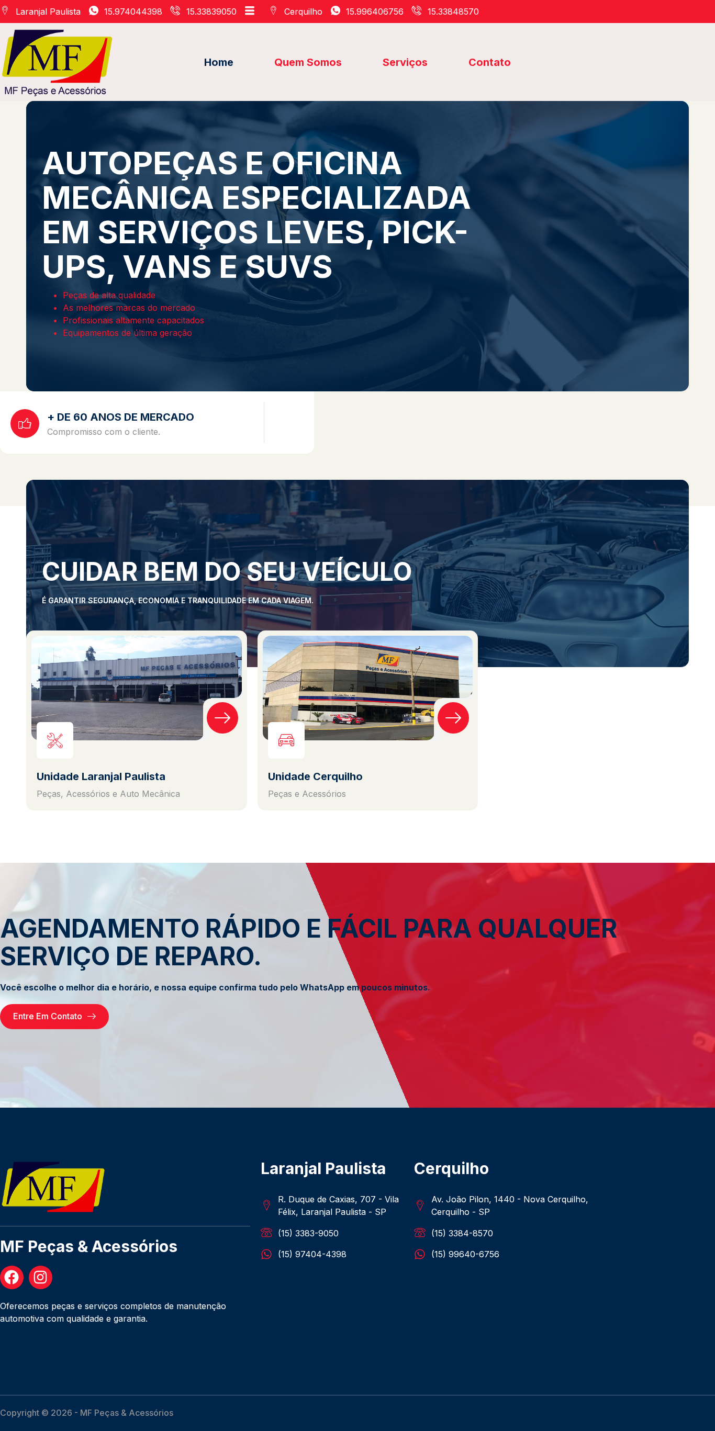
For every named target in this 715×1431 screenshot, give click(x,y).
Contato (489, 62)
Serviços (405, 62)
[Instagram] (40, 1277)
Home (218, 62)
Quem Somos (308, 62)
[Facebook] (12, 1277)
